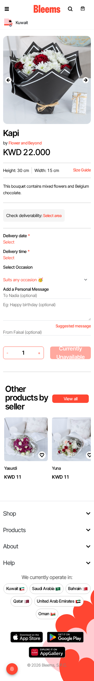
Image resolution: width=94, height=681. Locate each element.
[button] (6, 9)
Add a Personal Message (26, 289)
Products (14, 529)
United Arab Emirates (56, 601)
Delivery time (16, 251)
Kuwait (12, 588)
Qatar (18, 601)
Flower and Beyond (25, 142)
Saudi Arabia (43, 588)
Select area (52, 215)
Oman (44, 613)
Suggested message (73, 325)
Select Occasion (18, 267)
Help (9, 562)
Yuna (56, 468)
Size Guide (82, 169)
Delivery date (16, 235)
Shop (9, 513)
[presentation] (8, 80)
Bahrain (75, 588)
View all (71, 398)
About (10, 546)
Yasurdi (10, 468)
